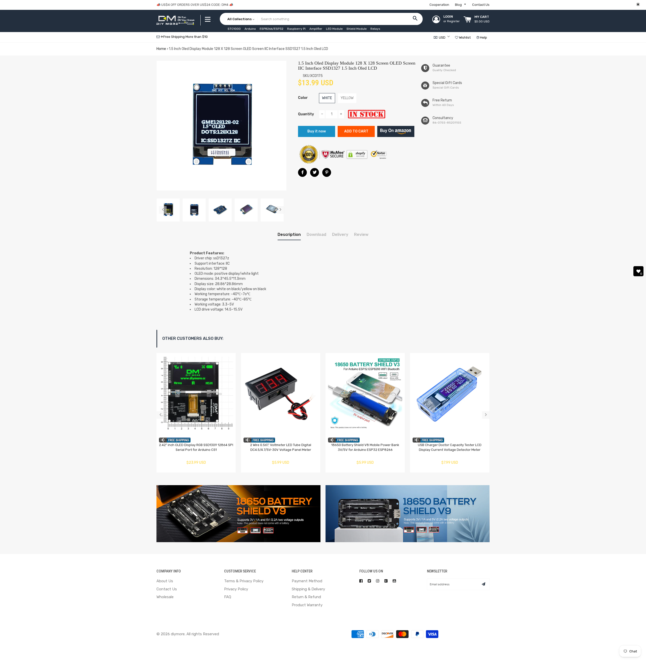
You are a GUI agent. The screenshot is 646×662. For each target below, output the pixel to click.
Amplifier (315, 29)
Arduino (250, 29)
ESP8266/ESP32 (271, 29)
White (327, 98)
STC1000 (234, 29)
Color (303, 98)
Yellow (347, 98)
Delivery (340, 234)
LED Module (334, 29)
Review (361, 234)
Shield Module (356, 29)
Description (289, 234)
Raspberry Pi (296, 29)
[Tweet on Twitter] (314, 172)
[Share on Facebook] (302, 172)
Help (483, 37)
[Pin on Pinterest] (326, 172)
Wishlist (464, 37)
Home (161, 49)
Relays (375, 29)
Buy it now (316, 131)
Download (316, 234)
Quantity (306, 114)
